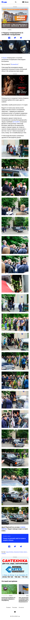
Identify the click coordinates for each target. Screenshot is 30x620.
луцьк (7, 552)
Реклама (14, 607)
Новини (9, 29)
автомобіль (16, 121)
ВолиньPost (14, 64)
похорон (4, 553)
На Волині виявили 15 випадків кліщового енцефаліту (8, 599)
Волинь (11, 552)
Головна (8, 607)
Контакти (21, 607)
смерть (25, 552)
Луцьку (5, 57)
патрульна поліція (18, 552)
